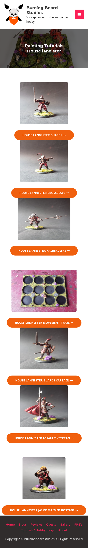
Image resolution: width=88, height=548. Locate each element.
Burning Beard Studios (42, 10)
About (62, 530)
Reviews (36, 524)
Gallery (65, 524)
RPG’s (78, 524)
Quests (51, 524)
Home (10, 524)
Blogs (23, 524)
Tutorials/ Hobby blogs (37, 530)
